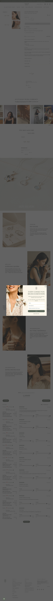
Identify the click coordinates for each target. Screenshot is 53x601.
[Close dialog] (46, 286)
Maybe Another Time (36, 313)
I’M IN (36, 311)
